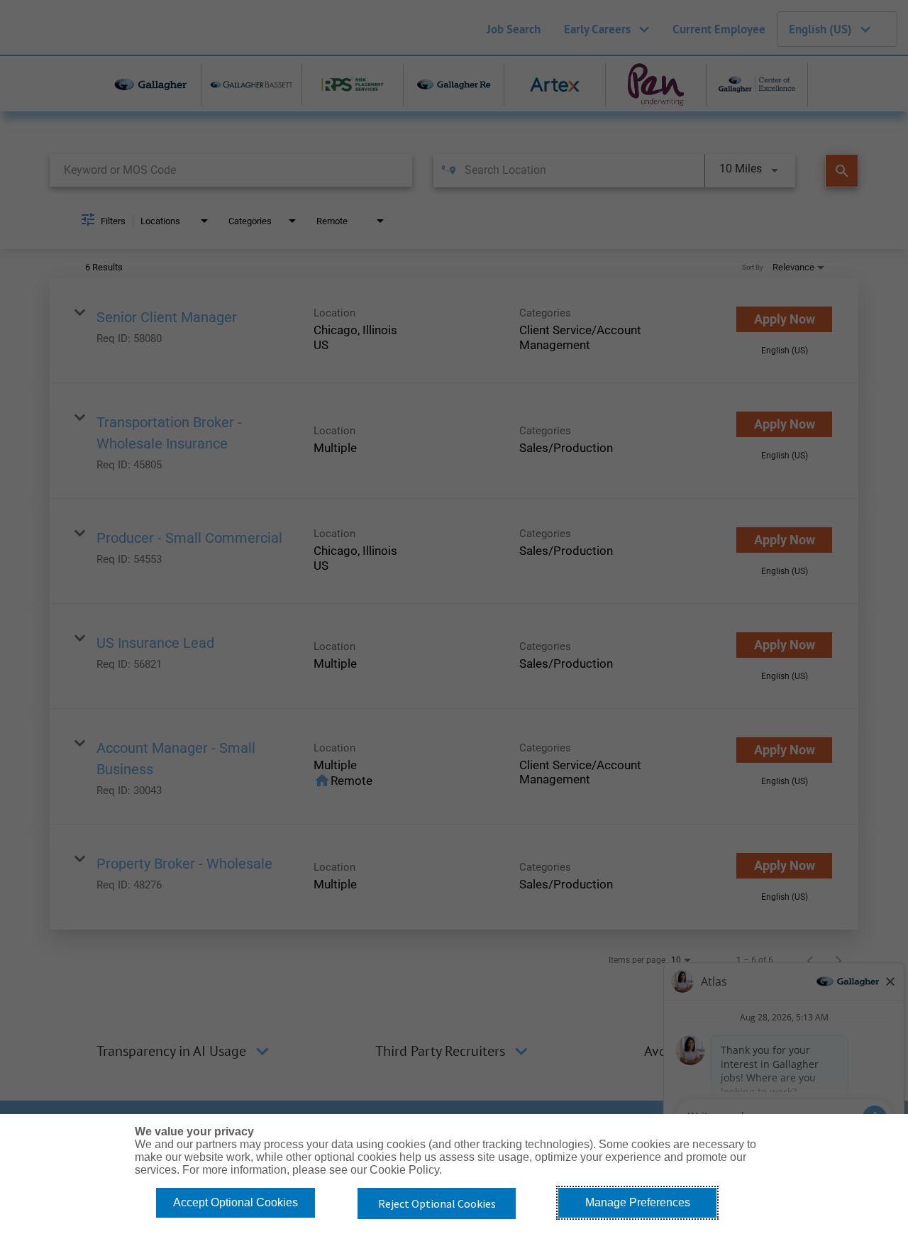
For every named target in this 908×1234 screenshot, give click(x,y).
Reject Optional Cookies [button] (437, 1203)
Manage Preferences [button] (637, 1202)
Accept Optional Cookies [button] (235, 1202)
